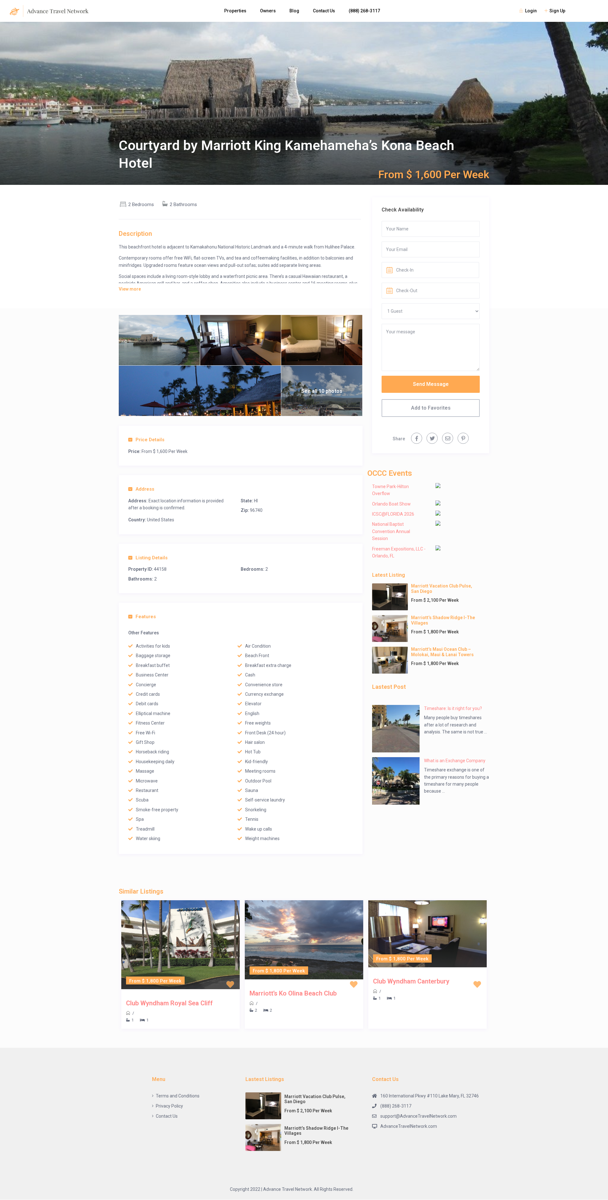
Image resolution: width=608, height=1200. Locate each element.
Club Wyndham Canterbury (411, 981)
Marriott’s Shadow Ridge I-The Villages (443, 620)
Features (146, 616)
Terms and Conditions (178, 1095)
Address (145, 489)
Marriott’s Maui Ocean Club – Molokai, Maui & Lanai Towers (442, 652)
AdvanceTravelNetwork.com (408, 1126)
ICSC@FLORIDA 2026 (393, 514)
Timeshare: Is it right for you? (453, 708)
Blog (294, 10)
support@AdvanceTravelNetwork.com (418, 1116)
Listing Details (152, 558)
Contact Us (324, 10)
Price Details (150, 440)
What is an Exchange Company (454, 760)
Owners (268, 10)
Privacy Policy (169, 1106)
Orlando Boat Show (391, 503)
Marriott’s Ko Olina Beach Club (293, 993)
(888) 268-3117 (364, 10)
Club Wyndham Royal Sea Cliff (169, 1003)
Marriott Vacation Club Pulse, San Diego (441, 588)
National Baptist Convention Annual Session (391, 531)
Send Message (431, 384)
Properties (235, 10)
